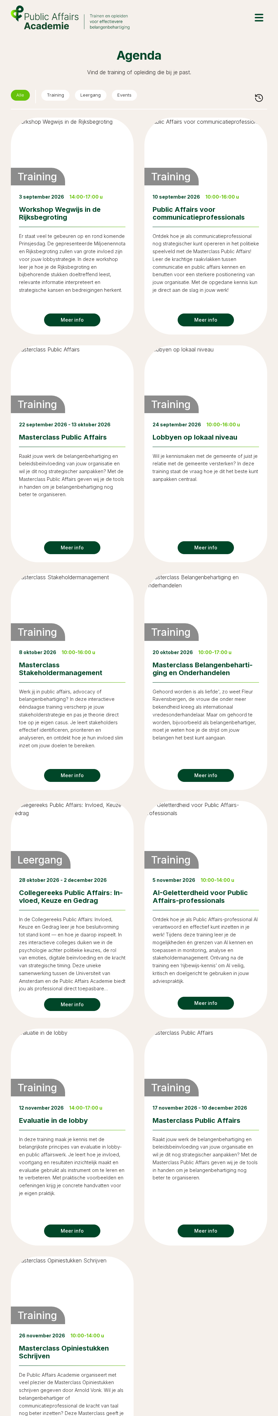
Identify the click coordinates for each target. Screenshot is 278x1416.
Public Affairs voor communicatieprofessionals (199, 213)
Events (139, 96)
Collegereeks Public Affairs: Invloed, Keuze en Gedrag (71, 897)
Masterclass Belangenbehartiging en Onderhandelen (203, 669)
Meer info (72, 320)
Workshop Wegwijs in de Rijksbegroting (60, 213)
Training (60, 96)
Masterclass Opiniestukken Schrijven (64, 1352)
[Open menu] (259, 17)
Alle (22, 96)
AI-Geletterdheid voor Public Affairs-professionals (200, 897)
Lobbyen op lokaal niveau (195, 437)
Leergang (100, 96)
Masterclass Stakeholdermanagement (60, 669)
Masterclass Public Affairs (63, 437)
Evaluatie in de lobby (53, 1120)
